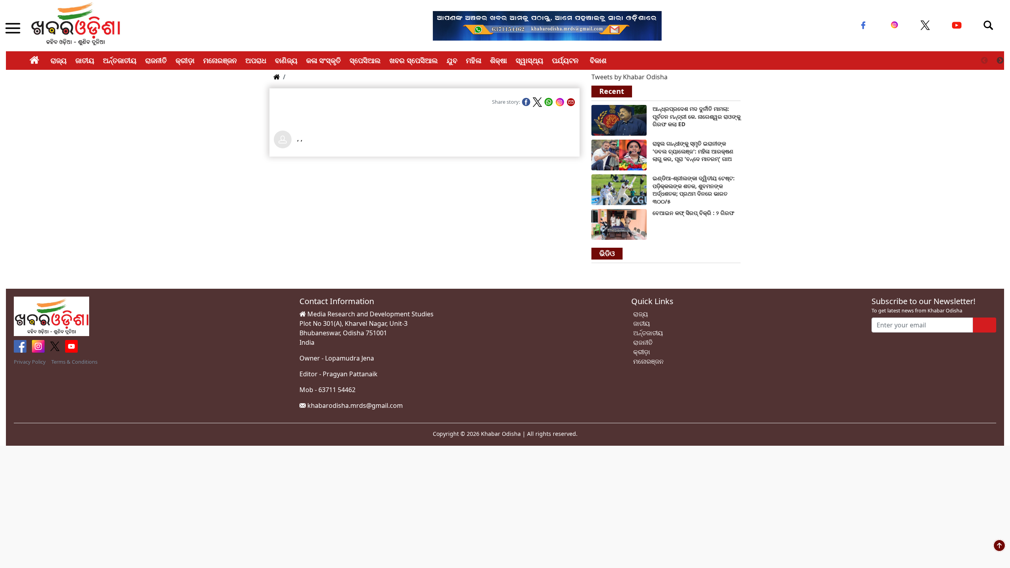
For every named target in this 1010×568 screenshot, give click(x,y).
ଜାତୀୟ (84, 60)
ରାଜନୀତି (156, 60)
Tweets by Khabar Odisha (629, 77)
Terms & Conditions (74, 361)
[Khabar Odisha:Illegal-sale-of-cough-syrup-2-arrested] (619, 224)
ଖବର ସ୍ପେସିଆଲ (413, 60)
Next (1000, 61)
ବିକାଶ (598, 60)
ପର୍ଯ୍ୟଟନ (565, 60)
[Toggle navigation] (988, 25)
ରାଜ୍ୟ (58, 60)
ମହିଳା (473, 60)
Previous (984, 61)
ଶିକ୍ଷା (498, 60)
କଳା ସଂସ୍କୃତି (323, 60)
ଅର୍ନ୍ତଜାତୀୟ (120, 60)
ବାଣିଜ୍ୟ (286, 60)
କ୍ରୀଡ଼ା (185, 60)
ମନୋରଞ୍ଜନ (220, 60)
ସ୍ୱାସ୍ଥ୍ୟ (529, 60)
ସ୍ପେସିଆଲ (365, 60)
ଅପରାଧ (255, 60)
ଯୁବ (452, 60)
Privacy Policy (30, 361)
